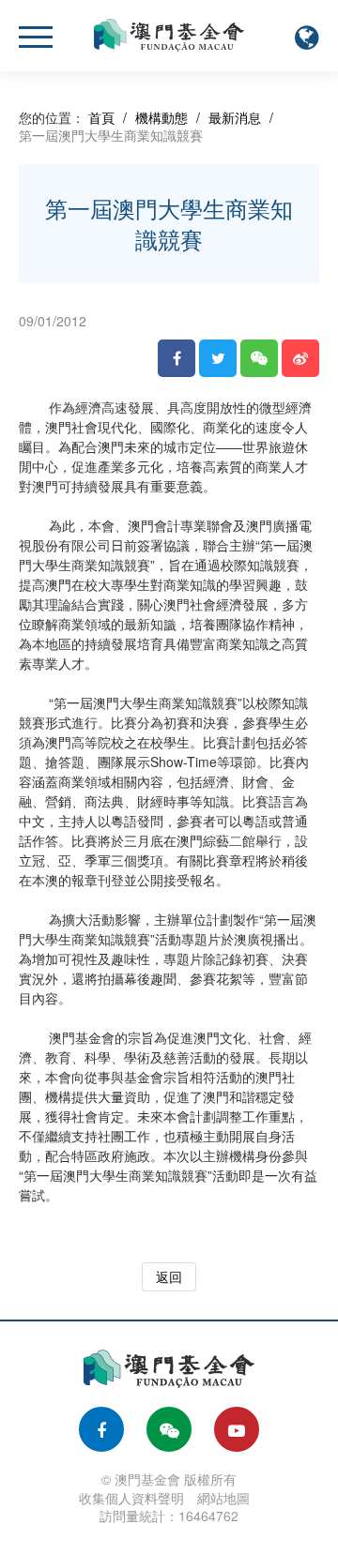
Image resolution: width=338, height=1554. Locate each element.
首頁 (101, 117)
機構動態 (161, 117)
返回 (169, 1276)
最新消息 (234, 117)
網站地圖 (223, 1497)
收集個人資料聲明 (131, 1497)
